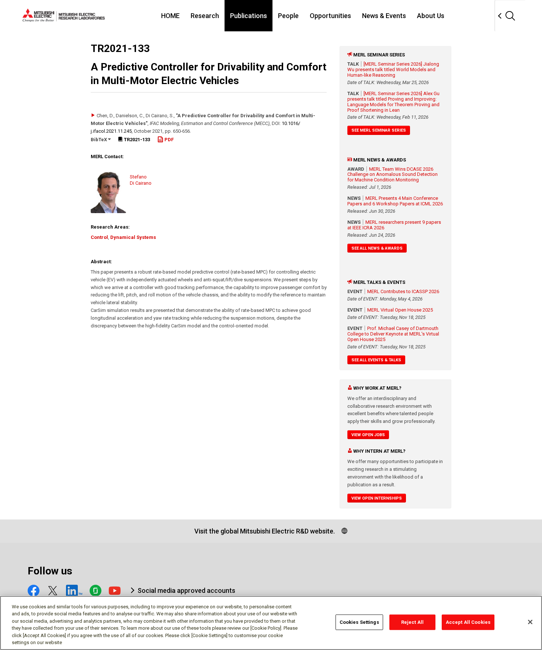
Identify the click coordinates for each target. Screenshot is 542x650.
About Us (430, 16)
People (288, 16)
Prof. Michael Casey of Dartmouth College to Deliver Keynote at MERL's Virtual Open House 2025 (393, 334)
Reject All (412, 622)
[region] (271, 623)
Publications (248, 16)
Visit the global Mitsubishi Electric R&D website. (264, 531)
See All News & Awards (377, 248)
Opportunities (330, 16)
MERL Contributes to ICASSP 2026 (403, 291)
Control (99, 237)
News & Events (384, 16)
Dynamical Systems (133, 237)
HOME (170, 16)
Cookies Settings (359, 622)
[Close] (530, 622)
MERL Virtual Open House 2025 (400, 310)
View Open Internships (376, 498)
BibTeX (99, 139)
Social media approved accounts (186, 590)
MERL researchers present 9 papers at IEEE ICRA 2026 (394, 224)
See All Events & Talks (376, 360)
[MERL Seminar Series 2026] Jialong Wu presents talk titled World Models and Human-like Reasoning (393, 69)
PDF (168, 139)
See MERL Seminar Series (378, 130)
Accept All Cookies (468, 622)
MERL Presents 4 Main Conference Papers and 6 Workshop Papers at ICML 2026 (395, 200)
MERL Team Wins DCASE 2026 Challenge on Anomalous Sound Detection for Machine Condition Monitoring (392, 174)
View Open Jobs (368, 434)
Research (205, 16)
